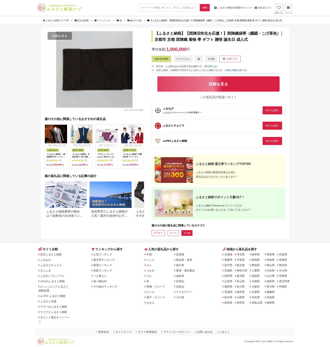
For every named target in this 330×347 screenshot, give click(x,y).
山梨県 (241, 297)
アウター (158, 233)
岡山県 (271, 265)
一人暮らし (100, 276)
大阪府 (256, 286)
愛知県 (256, 265)
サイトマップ (124, 331)
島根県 (271, 259)
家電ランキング (102, 265)
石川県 (241, 286)
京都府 (256, 281)
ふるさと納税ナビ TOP (57, 20)
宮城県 (228, 270)
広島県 (271, 270)
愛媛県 (271, 292)
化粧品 (180, 286)
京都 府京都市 (161, 59)
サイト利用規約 (147, 331)
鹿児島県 (284, 281)
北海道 (228, 254)
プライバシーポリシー (176, 331)
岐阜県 (256, 254)
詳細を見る (59, 35)
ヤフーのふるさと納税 (53, 306)
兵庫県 (256, 292)
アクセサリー (184, 292)
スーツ (173, 233)
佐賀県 (283, 254)
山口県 (271, 276)
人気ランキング (102, 254)
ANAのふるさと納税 (52, 281)
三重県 (256, 270)
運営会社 (103, 331)
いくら (150, 259)
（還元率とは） (211, 66)
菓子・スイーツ (155, 297)
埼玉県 (241, 254)
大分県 (283, 270)
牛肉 (149, 254)
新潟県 (241, 276)
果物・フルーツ (155, 286)
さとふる (45, 270)
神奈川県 (242, 270)
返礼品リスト (265, 7)
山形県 (228, 281)
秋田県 (228, 276)
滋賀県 (256, 276)
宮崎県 (283, 276)
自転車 (180, 276)
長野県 (241, 302)
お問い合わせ (205, 331)
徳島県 (271, 281)
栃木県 (228, 297)
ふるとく (224, 331)
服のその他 (135, 20)
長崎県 (283, 259)
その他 (211, 59)
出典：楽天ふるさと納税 (133, 110)
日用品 (180, 281)
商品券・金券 (184, 259)
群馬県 (228, 302)
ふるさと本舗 (48, 301)
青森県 (228, 259)
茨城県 (228, 292)
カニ (149, 265)
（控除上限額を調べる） (235, 70)
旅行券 (180, 265)
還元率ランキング (104, 259)
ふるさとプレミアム (52, 276)
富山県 (241, 281)
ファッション (104, 20)
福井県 (241, 292)
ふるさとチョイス (51, 265)
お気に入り (279, 13)
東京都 (241, 265)
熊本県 (283, 265)
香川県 (271, 286)
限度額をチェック (235, 7)
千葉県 (241, 259)
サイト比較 (50, 249)
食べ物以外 (100, 281)
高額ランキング (102, 270)
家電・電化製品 (185, 270)
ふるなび (45, 259)
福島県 (228, 286)
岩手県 (228, 265)
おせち (150, 302)
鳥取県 (271, 254)
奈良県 (256, 297)
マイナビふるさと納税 (53, 312)
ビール (150, 292)
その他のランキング (105, 286)
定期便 (180, 254)
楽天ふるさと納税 (51, 254)
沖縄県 (283, 286)
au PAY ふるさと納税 (52, 296)
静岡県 (256, 259)
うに (149, 276)
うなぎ (150, 270)
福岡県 (271, 302)
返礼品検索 (83, 20)
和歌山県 (257, 302)
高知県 (271, 297)
